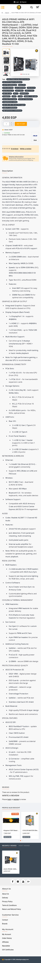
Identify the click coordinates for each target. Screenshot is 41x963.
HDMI (14, 96)
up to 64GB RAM (20, 88)
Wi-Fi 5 (16, 93)
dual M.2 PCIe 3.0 (8, 90)
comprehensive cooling (10, 102)
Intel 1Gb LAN (7, 93)
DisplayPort (6, 96)
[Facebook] (13, 881)
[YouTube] (23, 881)
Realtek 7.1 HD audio (30, 96)
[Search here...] (31, 7)
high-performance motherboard (12, 110)
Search (7, 12)
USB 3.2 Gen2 (29, 90)
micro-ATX (22, 85)
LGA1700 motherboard (9, 85)
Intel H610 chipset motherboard (12, 82)
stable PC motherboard (10, 108)
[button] (13, 62)
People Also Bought (11, 808)
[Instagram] (18, 881)
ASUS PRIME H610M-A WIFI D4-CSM (18, 79)
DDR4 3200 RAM (8, 88)
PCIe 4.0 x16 (31, 88)
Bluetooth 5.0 (24, 93)
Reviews (5, 787)
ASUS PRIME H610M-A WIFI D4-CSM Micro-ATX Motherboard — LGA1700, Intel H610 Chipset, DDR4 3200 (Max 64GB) (10, 869)
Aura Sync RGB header (9, 99)
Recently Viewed (9, 846)
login (9, 799)
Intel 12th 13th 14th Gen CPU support (14, 105)
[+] (11, 123)
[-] (11, 125)
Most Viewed (24, 846)
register (16, 799)
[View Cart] (37, 7)
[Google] (28, 881)
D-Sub (20, 96)
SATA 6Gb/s (19, 90)
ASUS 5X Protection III (25, 99)
